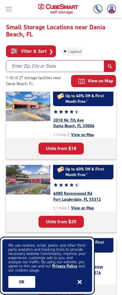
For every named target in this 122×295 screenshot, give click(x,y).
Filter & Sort (36, 51)
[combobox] (55, 66)
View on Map (82, 135)
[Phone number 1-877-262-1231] (99, 9)
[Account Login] (110, 9)
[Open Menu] (9, 9)
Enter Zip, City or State (34, 66)
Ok (22, 282)
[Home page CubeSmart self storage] (58, 5)
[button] (110, 66)
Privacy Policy (64, 266)
